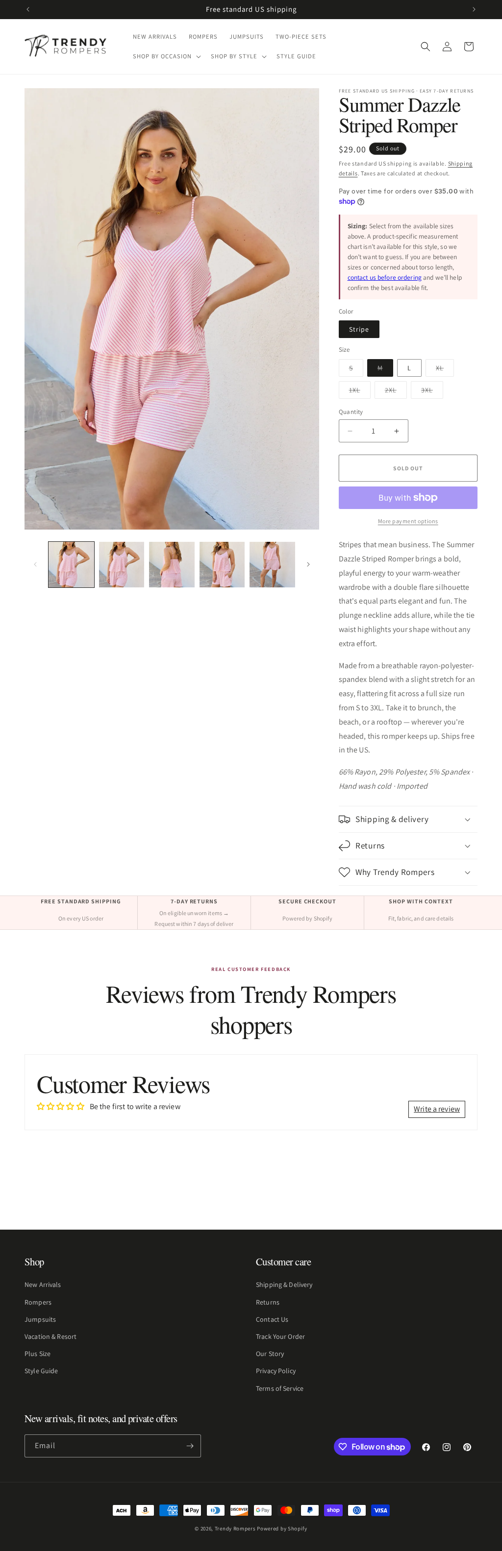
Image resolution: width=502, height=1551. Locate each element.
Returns (267, 1302)
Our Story (270, 1353)
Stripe (359, 329)
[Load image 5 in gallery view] (272, 564)
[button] (166, 56)
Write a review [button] (437, 1109)
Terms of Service (279, 1388)
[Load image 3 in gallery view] (172, 564)
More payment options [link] (408, 521)
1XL (360, 392)
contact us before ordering (385, 277)
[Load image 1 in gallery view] (71, 564)
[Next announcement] (474, 9)
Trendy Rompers (235, 1528)
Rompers (38, 1302)
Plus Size (37, 1353)
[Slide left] (35, 564)
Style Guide (41, 1370)
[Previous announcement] (28, 9)
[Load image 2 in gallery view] (122, 564)
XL (445, 370)
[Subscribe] (190, 1445)
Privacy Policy (276, 1370)
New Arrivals (43, 1284)
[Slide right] (308, 564)
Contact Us (272, 1319)
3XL (432, 392)
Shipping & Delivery (284, 1284)
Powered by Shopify (282, 1528)
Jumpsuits (40, 1319)
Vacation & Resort (50, 1336)
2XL (396, 392)
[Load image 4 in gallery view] (222, 564)
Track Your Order (280, 1336)
